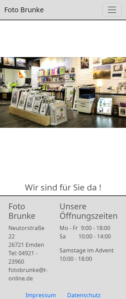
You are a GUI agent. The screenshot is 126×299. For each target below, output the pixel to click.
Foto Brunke (24, 9)
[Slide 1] (56, 150)
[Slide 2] (69, 150)
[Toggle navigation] (112, 10)
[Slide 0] (44, 150)
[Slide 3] (82, 150)
